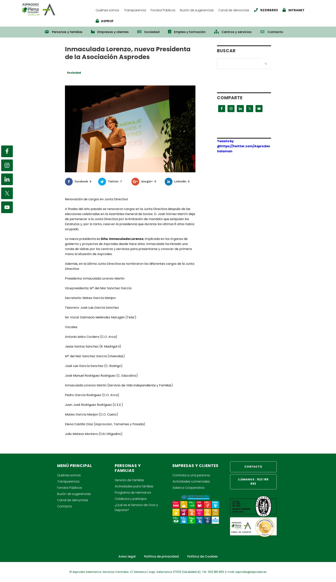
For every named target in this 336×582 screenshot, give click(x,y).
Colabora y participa (130, 499)
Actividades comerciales (191, 481)
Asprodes (56, 9)
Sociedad (74, 73)
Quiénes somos (69, 475)
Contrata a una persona (191, 475)
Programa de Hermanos (133, 492)
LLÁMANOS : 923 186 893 (253, 482)
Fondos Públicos (69, 487)
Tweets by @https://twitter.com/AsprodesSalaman (243, 146)
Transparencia (68, 481)
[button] (292, 30)
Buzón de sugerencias (74, 494)
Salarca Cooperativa (188, 487)
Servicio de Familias (129, 480)
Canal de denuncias (72, 500)
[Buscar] (266, 63)
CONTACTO (253, 467)
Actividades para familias (134, 486)
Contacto (64, 506)
